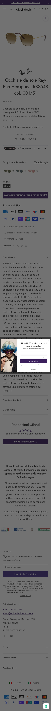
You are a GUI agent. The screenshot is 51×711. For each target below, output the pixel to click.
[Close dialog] (48, 341)
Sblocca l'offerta (33, 361)
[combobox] (22, 357)
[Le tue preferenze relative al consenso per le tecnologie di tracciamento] (46, 706)
